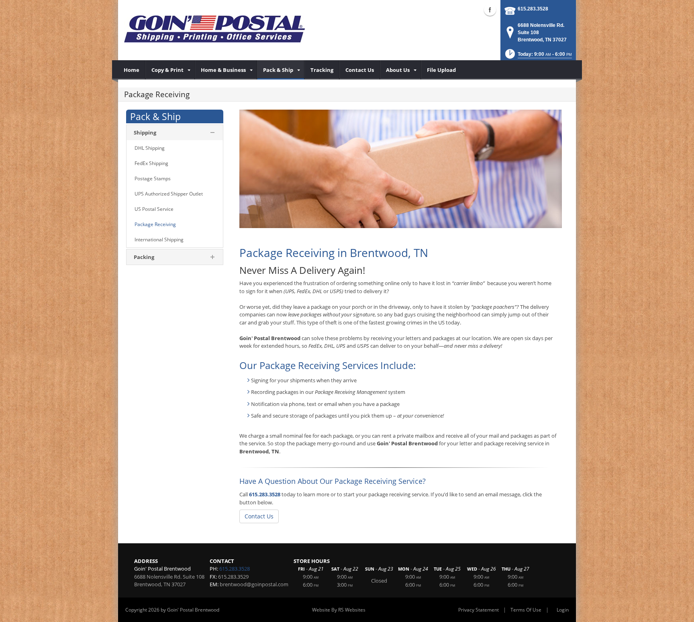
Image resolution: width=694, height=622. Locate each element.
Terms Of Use (525, 609)
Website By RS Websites (338, 609)
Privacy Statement (478, 609)
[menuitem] (131, 70)
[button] (538, 56)
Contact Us (259, 516)
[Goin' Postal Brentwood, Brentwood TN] (214, 28)
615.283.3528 (533, 9)
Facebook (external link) (490, 10)
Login (563, 609)
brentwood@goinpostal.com (254, 584)
